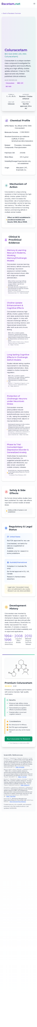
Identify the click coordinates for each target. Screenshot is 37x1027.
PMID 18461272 (14, 386)
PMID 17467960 (23, 434)
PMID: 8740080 (20, 767)
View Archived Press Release (17, 801)
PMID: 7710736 (22, 777)
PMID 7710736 (14, 345)
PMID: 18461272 (25, 785)
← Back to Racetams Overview (11, 13)
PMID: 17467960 (10, 796)
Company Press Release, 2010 (17, 475)
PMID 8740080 (24, 293)
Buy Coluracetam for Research (18, 739)
